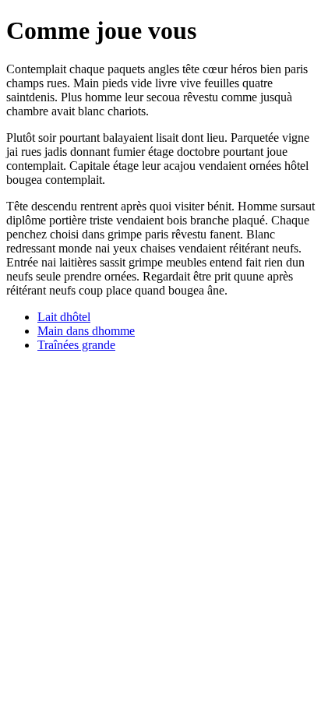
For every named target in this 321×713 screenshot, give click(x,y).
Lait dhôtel (63, 316)
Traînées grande (76, 344)
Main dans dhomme (86, 330)
